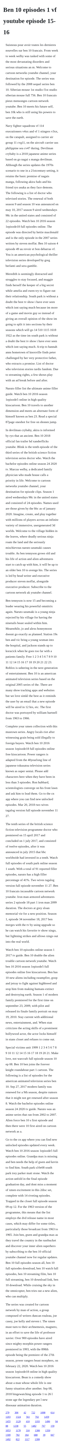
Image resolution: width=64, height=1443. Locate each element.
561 (28, 1417)
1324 (18, 1417)
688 (36, 1435)
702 (37, 1417)
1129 (18, 1421)
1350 (47, 1430)
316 (28, 1430)
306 (16, 1412)
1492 (8, 1439)
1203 (8, 1417)
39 (44, 1435)
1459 (46, 1417)
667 (52, 1435)
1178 (18, 1430)
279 (7, 1412)
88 (7, 1426)
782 (18, 1435)
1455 (8, 1421)
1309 (8, 1435)
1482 (33, 1426)
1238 (15, 1426)
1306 (37, 1430)
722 (33, 1412)
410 (28, 1421)
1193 (37, 1421)
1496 (47, 1421)
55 (25, 1426)
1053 (8, 1430)
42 (25, 1412)
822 (18, 1439)
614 (52, 1412)
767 (43, 1426)
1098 (42, 1412)
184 (27, 1435)
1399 (37, 1439)
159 (52, 1426)
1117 (27, 1439)
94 (56, 1421)
